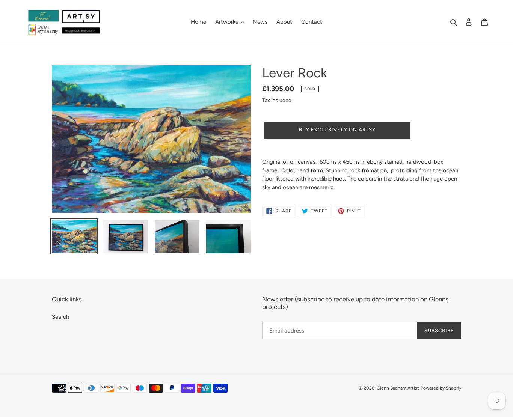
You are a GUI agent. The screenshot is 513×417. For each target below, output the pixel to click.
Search (60, 316)
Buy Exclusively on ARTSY (337, 129)
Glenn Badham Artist (398, 388)
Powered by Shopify (441, 388)
